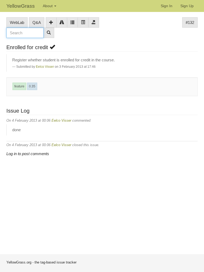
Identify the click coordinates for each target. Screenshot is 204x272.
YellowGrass (20, 6)
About (48, 6)
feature (19, 86)
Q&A (36, 22)
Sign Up (187, 6)
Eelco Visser (45, 67)
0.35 (32, 86)
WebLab (17, 22)
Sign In (166, 6)
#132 (190, 22)
